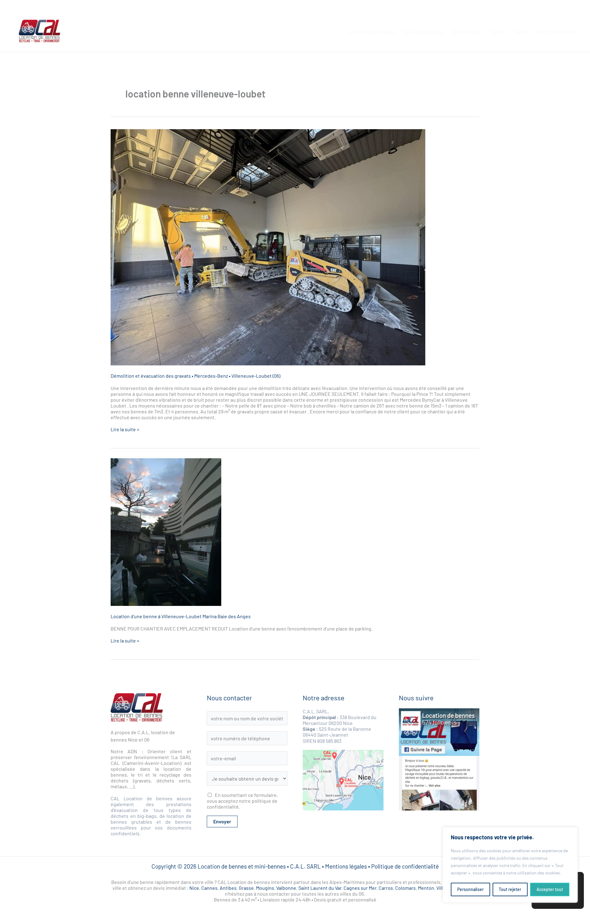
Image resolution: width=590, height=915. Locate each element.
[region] (510, 865)
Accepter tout (550, 889)
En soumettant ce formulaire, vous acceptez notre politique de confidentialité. (242, 801)
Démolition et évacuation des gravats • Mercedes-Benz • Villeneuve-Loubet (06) (195, 376)
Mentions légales (346, 866)
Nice (194, 888)
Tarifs (497, 32)
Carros (386, 888)
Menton (426, 888)
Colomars (405, 888)
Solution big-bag (423, 32)
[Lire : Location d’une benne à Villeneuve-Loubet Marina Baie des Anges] (295, 532)
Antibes (228, 888)
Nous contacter (556, 32)
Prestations (466, 32)
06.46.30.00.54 (564, 3)
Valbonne (286, 888)
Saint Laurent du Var (319, 888)
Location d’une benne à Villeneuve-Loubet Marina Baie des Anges (181, 616)
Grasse (246, 888)
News (521, 32)
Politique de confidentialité (405, 866)
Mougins (265, 888)
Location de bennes (372, 32)
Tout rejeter (510, 889)
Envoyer (222, 821)
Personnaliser (470, 889)
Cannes (209, 888)
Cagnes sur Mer (360, 888)
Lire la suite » (125, 429)
